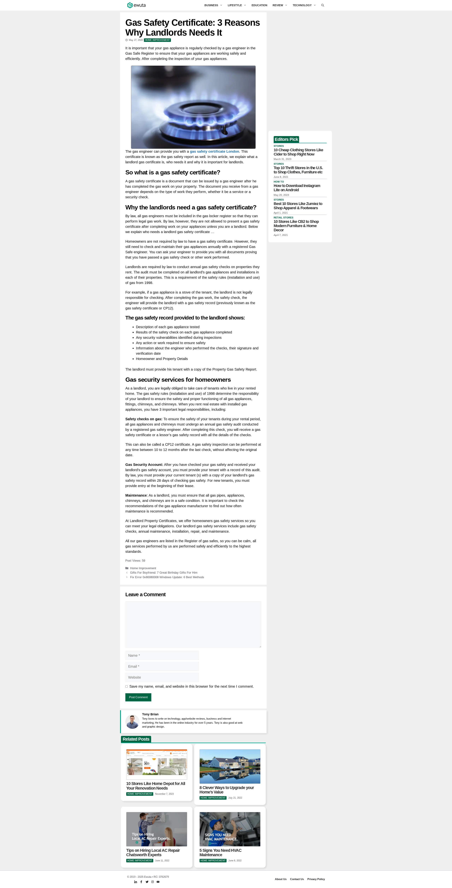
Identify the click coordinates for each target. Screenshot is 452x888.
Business (211, 5)
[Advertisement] (300, 71)
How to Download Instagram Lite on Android (297, 187)
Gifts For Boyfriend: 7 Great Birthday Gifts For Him (163, 572)
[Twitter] (147, 881)
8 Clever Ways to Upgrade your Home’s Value (227, 789)
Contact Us (297, 879)
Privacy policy (316, 879)
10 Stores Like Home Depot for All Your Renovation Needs (155, 785)
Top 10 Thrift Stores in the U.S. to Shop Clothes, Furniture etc (298, 170)
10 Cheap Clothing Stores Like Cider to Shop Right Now (298, 152)
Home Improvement (143, 568)
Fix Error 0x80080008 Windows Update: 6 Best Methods (167, 577)
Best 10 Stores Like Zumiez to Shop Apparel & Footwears (298, 205)
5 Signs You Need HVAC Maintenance (221, 852)
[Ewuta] (136, 5)
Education (259, 5)
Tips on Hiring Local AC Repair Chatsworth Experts (153, 852)
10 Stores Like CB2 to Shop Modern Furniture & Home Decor (296, 225)
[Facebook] (141, 881)
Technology (302, 5)
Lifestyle (235, 5)
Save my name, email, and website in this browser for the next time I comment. (191, 686)
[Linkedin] (135, 882)
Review (278, 5)
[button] (323, 5)
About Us (281, 879)
